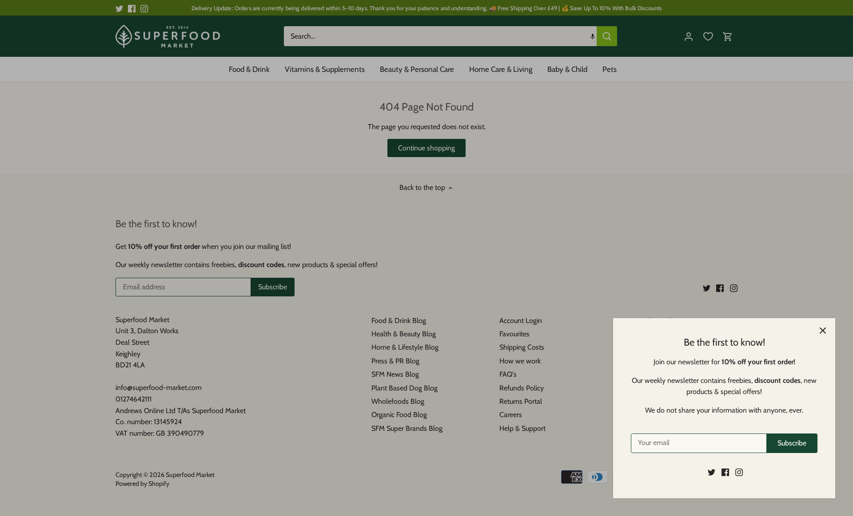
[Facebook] (725, 472)
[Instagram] (739, 472)
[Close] (823, 330)
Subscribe (791, 443)
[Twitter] (711, 472)
